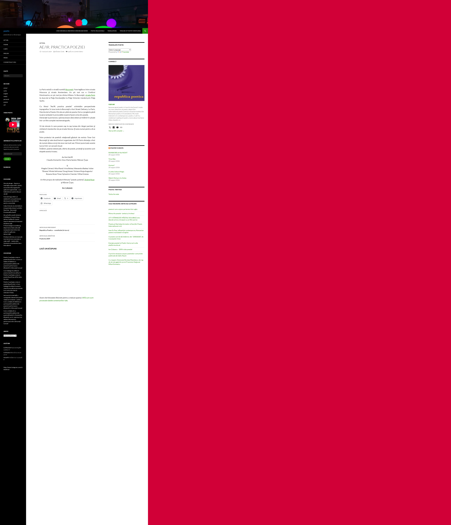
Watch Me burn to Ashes (117, 178)
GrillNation (7, 352)
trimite (7, 159)
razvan (112, 104)
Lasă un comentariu (75, 51)
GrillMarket (7, 348)
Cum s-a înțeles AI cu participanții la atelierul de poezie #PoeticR (11, 313)
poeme (6, 44)
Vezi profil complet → (116, 131)
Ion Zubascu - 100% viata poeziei (120, 249)
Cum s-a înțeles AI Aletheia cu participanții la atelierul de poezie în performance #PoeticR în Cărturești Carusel (13, 264)
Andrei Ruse (89, 179)
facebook (7, 167)
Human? (112, 165)
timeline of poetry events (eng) (130, 31)
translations (112, 31)
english (6, 53)
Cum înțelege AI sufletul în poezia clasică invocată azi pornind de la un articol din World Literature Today (13, 288)
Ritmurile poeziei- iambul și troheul (121, 213)
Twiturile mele (114, 194)
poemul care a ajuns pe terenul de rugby (123, 209)
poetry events (117, 148)
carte (6, 49)
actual (42, 43)
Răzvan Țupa (59, 51)
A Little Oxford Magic (116, 172)
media (6, 57)
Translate (125, 52)
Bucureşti (69, 89)
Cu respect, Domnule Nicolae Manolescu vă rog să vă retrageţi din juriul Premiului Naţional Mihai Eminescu (126, 262)
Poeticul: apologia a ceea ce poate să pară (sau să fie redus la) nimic (13, 277)
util (5, 105)
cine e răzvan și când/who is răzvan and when (72, 31)
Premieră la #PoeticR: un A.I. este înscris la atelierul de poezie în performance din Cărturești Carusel (13, 319)
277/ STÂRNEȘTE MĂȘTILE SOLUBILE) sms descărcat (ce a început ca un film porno (124, 219)
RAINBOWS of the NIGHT (118, 153)
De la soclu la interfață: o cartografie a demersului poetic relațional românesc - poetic (13, 297)
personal (6, 99)
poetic (7, 31)
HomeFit (6, 357)
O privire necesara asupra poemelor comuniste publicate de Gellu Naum (126, 255)
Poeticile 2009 (47, 237)
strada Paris (90, 95)
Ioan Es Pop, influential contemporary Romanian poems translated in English (126, 231)
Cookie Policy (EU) (10, 62)
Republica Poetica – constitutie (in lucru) (54, 229)
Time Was (112, 159)
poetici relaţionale (97, 31)
